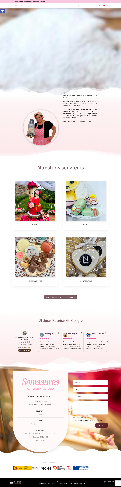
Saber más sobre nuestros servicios (60, 297)
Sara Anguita (49, 334)
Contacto (97, 6)
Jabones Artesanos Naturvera (75, 334)
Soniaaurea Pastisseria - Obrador (24, 338)
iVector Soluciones (80, 483)
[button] (2, 11)
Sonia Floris (96, 334)
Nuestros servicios (84, 6)
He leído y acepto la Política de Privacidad (88, 420)
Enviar (102, 425)
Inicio (73, 6)
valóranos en (23, 350)
